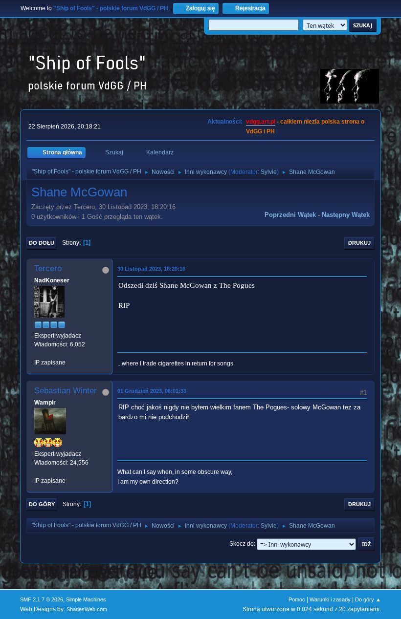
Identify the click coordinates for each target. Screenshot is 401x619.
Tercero (48, 268)
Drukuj (359, 243)
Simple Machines (86, 599)
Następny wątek (346, 214)
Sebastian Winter (65, 390)
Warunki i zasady (330, 599)
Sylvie (269, 172)
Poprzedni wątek (290, 214)
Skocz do (241, 543)
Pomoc (297, 599)
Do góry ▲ (368, 599)
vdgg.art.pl (260, 121)
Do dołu (41, 243)
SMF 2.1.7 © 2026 (41, 599)
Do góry (42, 504)
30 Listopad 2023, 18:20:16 (151, 269)
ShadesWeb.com (87, 609)
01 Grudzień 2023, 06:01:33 (151, 391)
